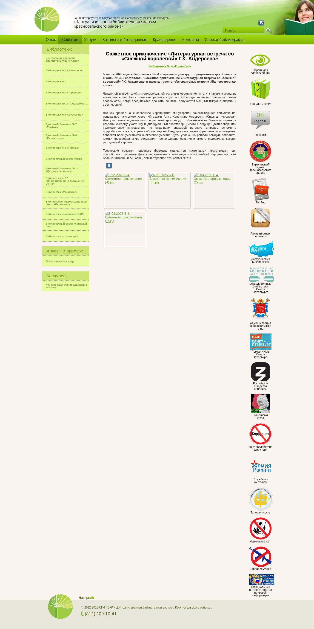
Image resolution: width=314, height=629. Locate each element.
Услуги (90, 40)
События (70, 40)
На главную (48, 22)
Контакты (190, 40)
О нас (51, 40)
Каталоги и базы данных (125, 40)
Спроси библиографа (224, 40)
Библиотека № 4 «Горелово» (169, 66)
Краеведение (164, 40)
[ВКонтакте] (109, 165)
